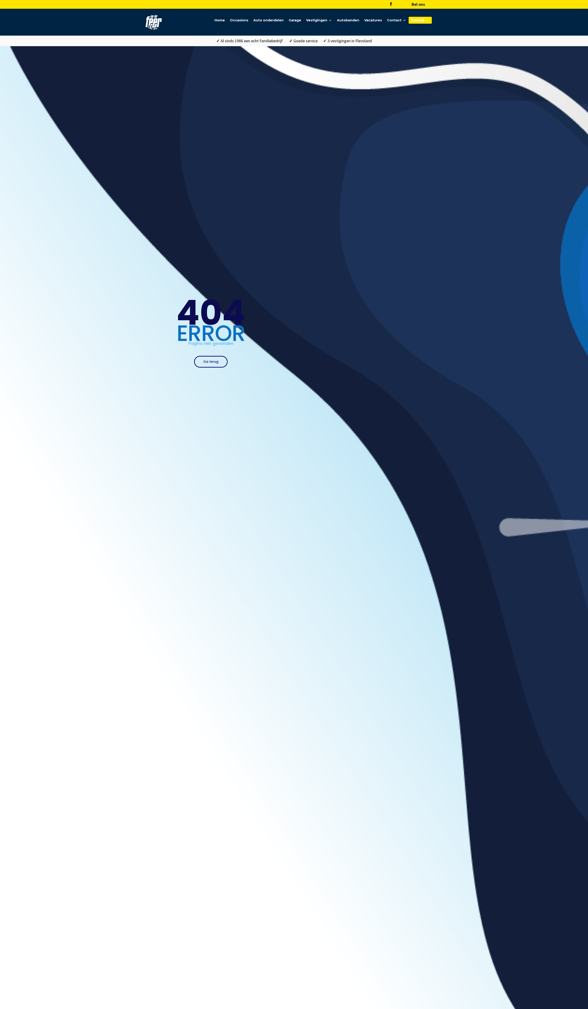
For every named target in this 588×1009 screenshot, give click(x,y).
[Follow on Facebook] (391, 4)
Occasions (239, 20)
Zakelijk (418, 20)
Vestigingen (316, 20)
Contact (394, 20)
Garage (295, 20)
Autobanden (348, 20)
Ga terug (210, 361)
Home (220, 20)
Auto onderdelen (268, 20)
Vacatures (373, 20)
